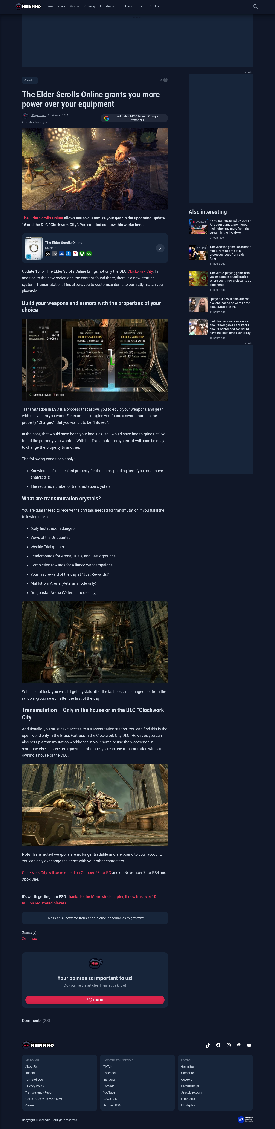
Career (29, 1105)
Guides (154, 6)
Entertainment (109, 6)
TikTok (107, 1066)
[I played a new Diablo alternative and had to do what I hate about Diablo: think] (198, 304)
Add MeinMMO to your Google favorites (137, 118)
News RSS (110, 1099)
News (61, 6)
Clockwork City (140, 271)
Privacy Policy (34, 1086)
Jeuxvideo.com (191, 1092)
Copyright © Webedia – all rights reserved (49, 1120)
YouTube (109, 1092)
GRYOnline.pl (190, 1086)
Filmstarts (188, 1099)
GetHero (186, 1079)
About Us (31, 1066)
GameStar (188, 1066)
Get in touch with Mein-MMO (44, 1099)
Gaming (89, 6)
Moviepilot (188, 1105)
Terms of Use (34, 1079)
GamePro (187, 1073)
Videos (74, 6)
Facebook (109, 1073)
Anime (129, 6)
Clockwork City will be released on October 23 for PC (66, 872)
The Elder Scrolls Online (63, 243)
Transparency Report (39, 1092)
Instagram (110, 1079)
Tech (141, 6)
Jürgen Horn (38, 115)
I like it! (98, 1000)
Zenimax (29, 938)
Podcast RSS (112, 1105)
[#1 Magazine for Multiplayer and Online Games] (30, 6)
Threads (108, 1086)
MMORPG (50, 248)
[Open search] (255, 6)
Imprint (30, 1073)
